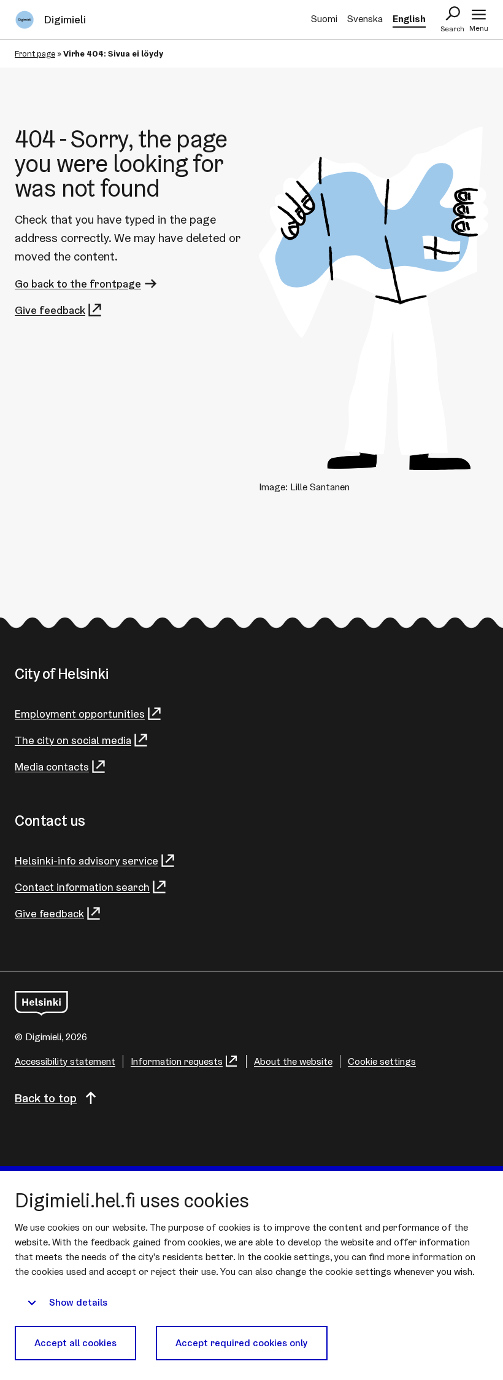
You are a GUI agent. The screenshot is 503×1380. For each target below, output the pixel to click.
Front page (35, 53)
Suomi (324, 18)
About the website (293, 1061)
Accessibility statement (65, 1061)
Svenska (365, 18)
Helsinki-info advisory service (86, 860)
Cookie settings (382, 1061)
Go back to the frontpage (78, 283)
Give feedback (50, 310)
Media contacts (52, 766)
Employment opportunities (80, 714)
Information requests (177, 1061)
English (409, 18)
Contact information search (82, 887)
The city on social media (73, 740)
